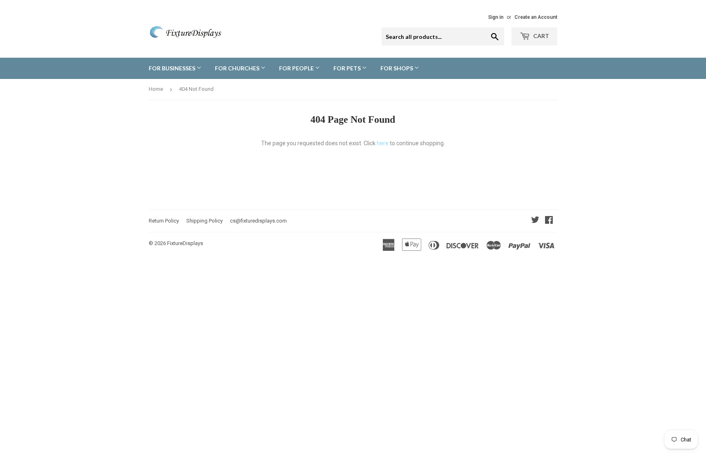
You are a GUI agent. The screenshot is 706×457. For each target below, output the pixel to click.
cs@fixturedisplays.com (258, 221)
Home (156, 89)
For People (297, 68)
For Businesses (173, 68)
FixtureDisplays (185, 243)
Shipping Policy (204, 221)
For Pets (347, 68)
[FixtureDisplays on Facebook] (549, 221)
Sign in (495, 17)
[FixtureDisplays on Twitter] (535, 221)
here (383, 143)
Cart (540, 35)
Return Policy (164, 221)
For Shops (397, 68)
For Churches (238, 68)
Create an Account (535, 17)
